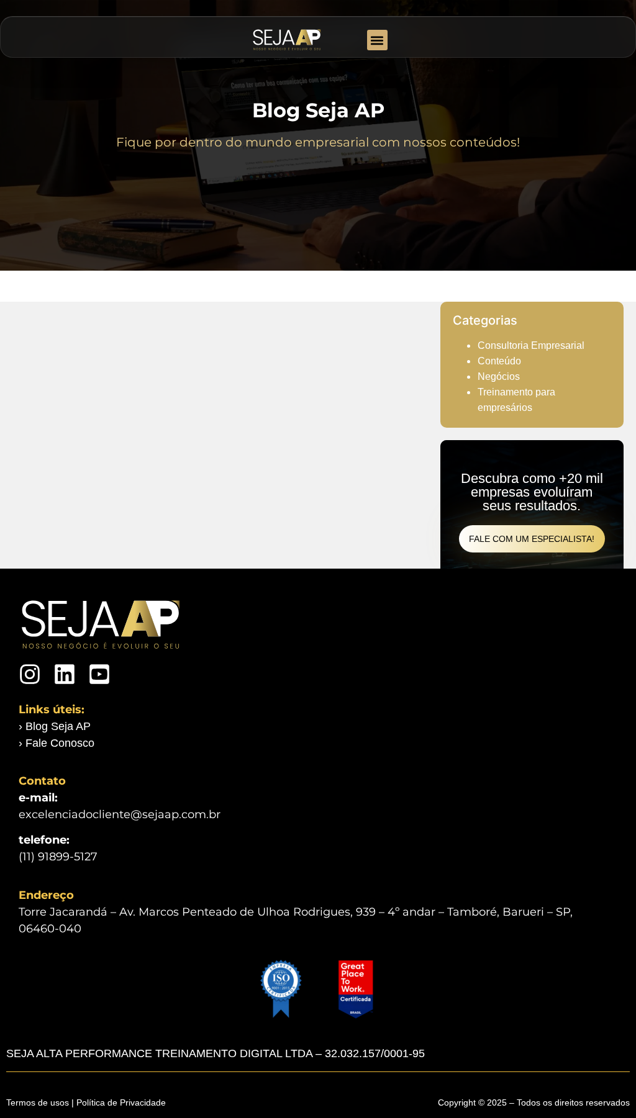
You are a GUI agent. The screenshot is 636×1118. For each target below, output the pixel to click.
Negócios (499, 376)
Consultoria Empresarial (531, 345)
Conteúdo (499, 361)
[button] (377, 40)
